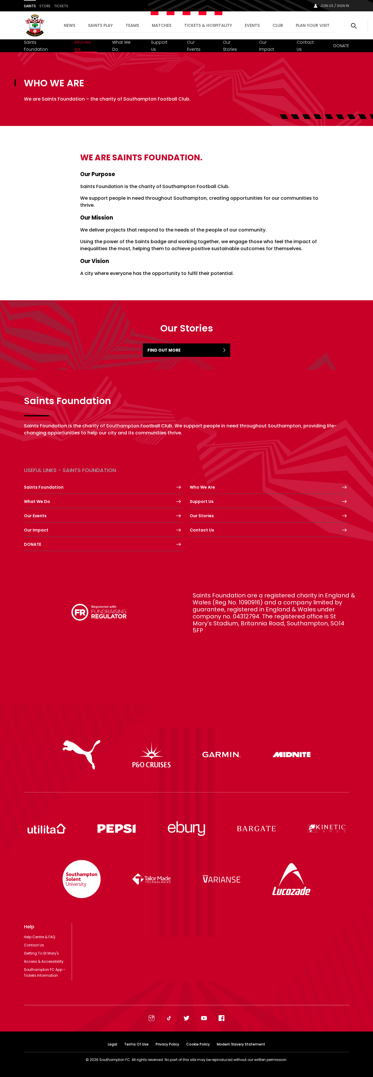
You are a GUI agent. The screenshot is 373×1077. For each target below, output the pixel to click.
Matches (161, 25)
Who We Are (82, 45)
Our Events (193, 45)
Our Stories (230, 45)
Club (277, 25)
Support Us (159, 45)
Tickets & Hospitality (208, 25)
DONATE (341, 46)
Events (252, 25)
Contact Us (305, 45)
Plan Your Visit (313, 25)
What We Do (121, 45)
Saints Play (100, 25)
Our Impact (266, 45)
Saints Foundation (36, 45)
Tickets (61, 5)
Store (44, 5)
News (69, 25)
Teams (132, 25)
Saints (30, 5)
